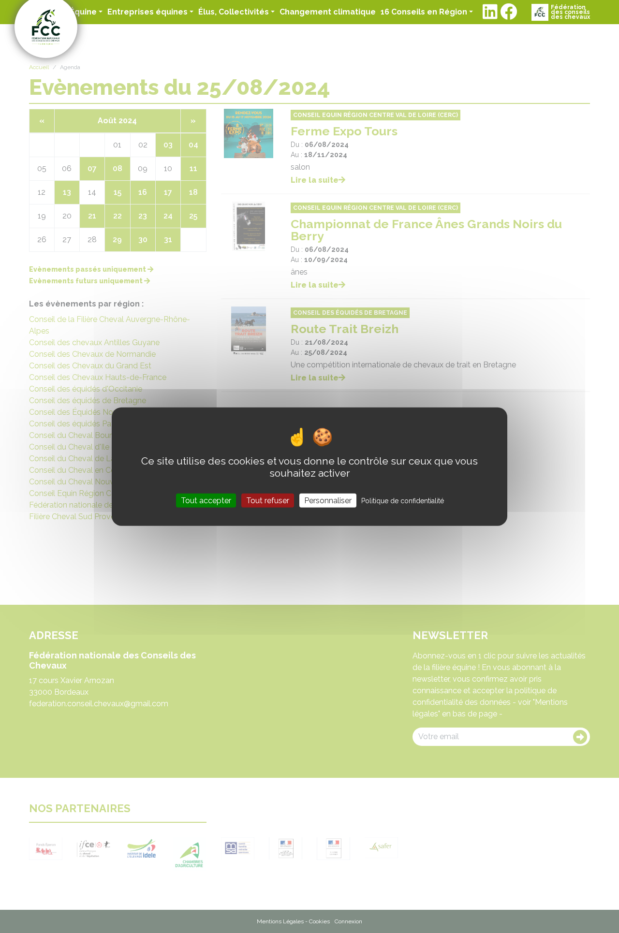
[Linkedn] (490, 12)
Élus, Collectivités (233, 11)
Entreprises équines (147, 11)
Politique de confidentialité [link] (402, 500)
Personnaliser (328, 500)
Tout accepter (206, 500)
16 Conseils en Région (424, 11)
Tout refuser (267, 500)
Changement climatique (328, 11)
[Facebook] (508, 12)
